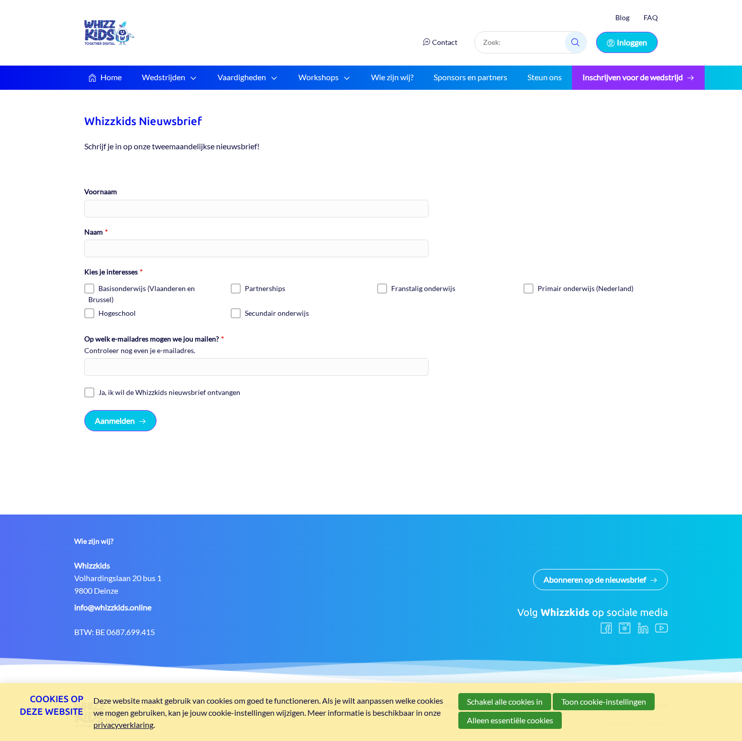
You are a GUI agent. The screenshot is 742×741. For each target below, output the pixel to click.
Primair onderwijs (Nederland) (585, 288)
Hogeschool (117, 313)
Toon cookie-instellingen (603, 701)
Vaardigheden (242, 77)
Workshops (318, 77)
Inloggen (632, 42)
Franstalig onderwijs (423, 288)
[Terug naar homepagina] (109, 32)
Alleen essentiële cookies (510, 720)
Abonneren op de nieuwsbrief (595, 579)
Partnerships (265, 288)
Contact (444, 42)
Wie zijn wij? (392, 77)
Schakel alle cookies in (505, 701)
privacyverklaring (123, 724)
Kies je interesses (113, 271)
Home (111, 77)
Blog (622, 17)
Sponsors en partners (470, 77)
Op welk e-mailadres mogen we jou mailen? (154, 338)
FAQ (651, 17)
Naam (96, 231)
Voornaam (100, 191)
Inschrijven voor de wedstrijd (632, 77)
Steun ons (544, 77)
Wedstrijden (163, 77)
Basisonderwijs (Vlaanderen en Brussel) (141, 294)
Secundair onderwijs (277, 313)
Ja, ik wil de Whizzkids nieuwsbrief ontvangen (169, 392)
